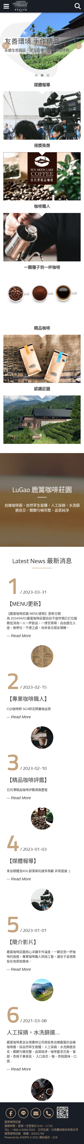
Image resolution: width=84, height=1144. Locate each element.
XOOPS (24, 1137)
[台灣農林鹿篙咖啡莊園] (20, 6)
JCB (54, 1137)
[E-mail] (36, 1113)
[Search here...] (77, 6)
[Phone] (48, 1113)
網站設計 (44, 1137)
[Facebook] (11, 1113)
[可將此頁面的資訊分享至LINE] (23, 1113)
